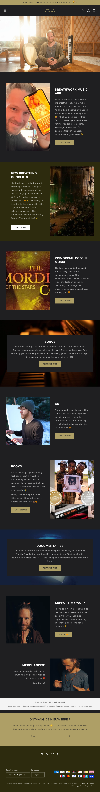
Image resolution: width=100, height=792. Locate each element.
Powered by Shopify (31, 783)
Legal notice (89, 786)
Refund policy (45, 783)
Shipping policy (77, 786)
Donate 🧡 (64, 634)
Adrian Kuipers (18, 783)
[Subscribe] (69, 736)
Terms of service (88, 783)
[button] (5, 10)
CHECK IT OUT (50, 364)
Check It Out (65, 142)
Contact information (60, 783)
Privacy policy (75, 783)
